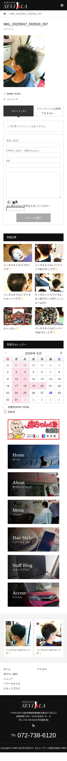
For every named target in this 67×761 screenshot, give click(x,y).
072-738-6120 (37, 735)
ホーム (7, 669)
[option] (18, 638)
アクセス (42, 669)
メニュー (8, 678)
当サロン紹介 (10, 674)
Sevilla (17, 94)
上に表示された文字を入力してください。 (29, 205)
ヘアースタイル (11, 683)
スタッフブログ (11, 688)
